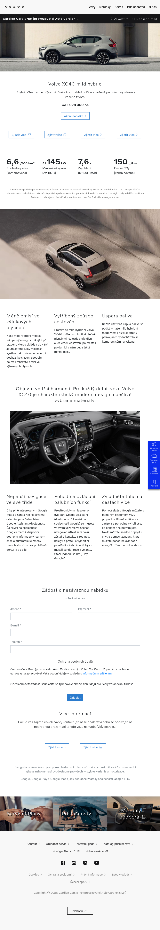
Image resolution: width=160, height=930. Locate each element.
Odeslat (75, 697)
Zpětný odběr (120, 874)
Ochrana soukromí (60, 874)
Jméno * (15, 609)
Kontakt (154, 486)
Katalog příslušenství (117, 843)
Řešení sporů (78, 882)
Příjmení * (84, 609)
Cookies (33, 874)
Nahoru (78, 911)
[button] (118, 19)
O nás (153, 7)
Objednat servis (154, 449)
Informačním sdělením (97, 673)
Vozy (92, 7)
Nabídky (105, 7)
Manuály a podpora (132, 813)
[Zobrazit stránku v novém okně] (63, 863)
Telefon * (16, 641)
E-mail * (15, 625)
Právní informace (92, 874)
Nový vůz (154, 473)
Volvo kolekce (95, 851)
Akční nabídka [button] (74, 116)
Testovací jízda (154, 461)
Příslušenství (136, 7)
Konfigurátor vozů (63, 851)
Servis (119, 7)
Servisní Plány (25, 813)
